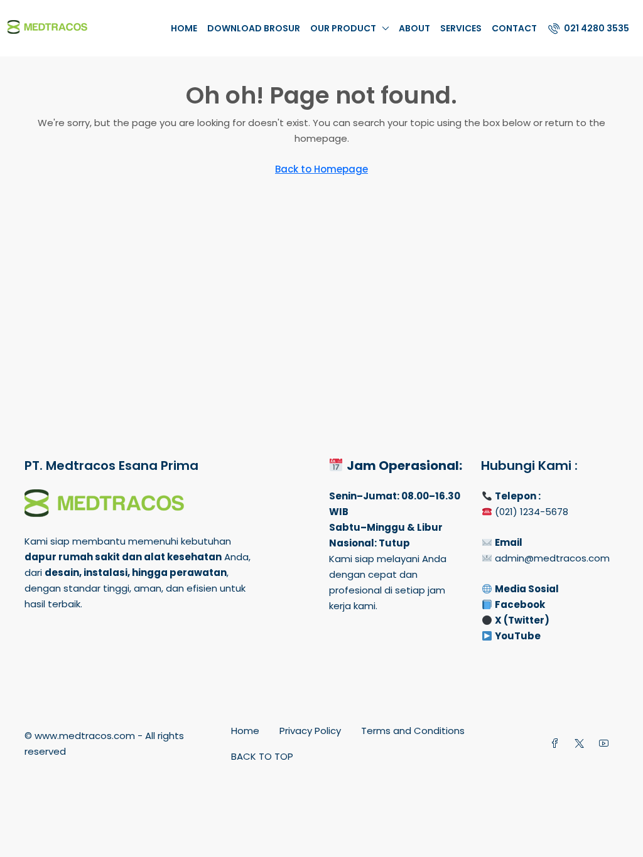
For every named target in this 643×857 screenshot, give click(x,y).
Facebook (520, 604)
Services (461, 28)
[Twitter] (582, 743)
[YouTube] (606, 743)
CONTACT (514, 28)
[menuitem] (588, 28)
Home (184, 28)
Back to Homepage (321, 169)
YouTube (518, 635)
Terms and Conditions (413, 730)
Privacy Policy (310, 730)
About (414, 28)
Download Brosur (253, 28)
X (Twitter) (522, 620)
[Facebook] (557, 743)
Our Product (343, 28)
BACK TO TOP (262, 756)
